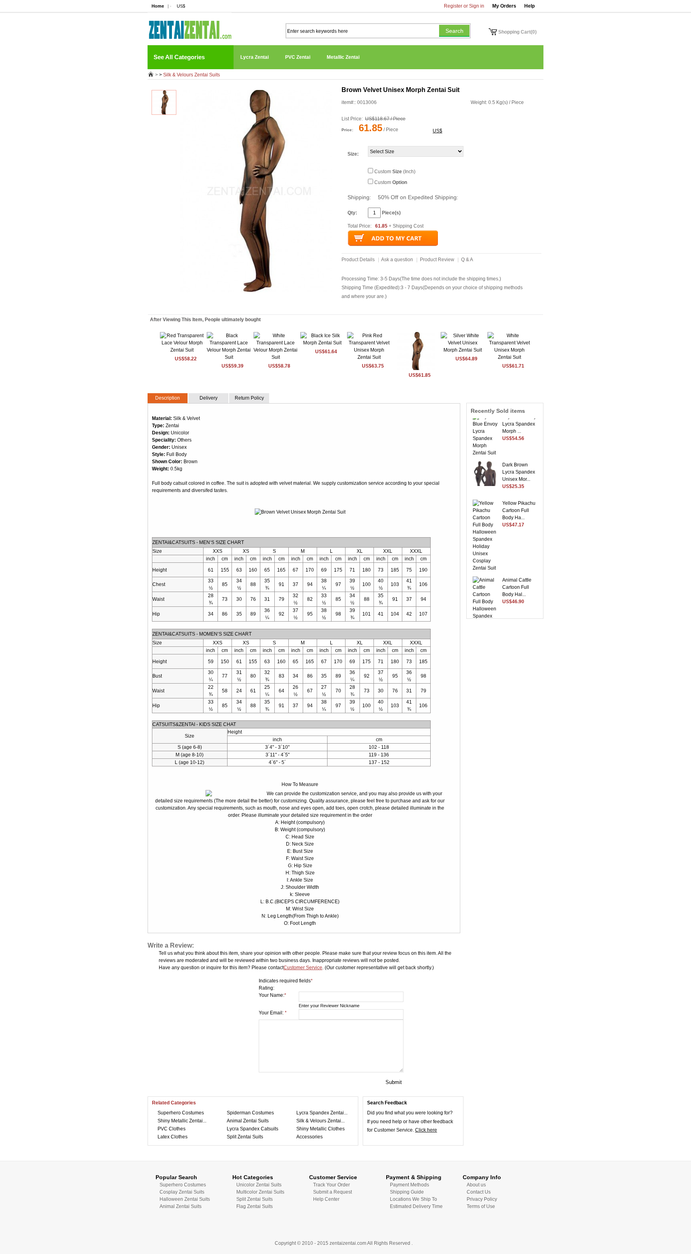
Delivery (209, 398)
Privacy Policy (482, 1199)
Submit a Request (332, 1192)
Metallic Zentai (343, 57)
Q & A (467, 259)
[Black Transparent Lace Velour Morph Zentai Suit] (228, 357)
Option (399, 182)
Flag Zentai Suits (254, 1206)
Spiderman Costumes (250, 1113)
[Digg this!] (245, 303)
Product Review (437, 259)
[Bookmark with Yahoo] (221, 303)
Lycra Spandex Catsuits (252, 1129)
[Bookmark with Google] (261, 303)
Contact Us (479, 1192)
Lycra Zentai (254, 57)
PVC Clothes (172, 1129)
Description (167, 398)
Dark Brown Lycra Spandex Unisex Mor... (518, 466)
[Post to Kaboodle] (237, 303)
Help (529, 6)
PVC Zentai (297, 57)
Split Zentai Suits (245, 1137)
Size (352, 154)
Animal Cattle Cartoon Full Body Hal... (516, 581)
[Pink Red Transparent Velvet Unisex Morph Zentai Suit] (369, 357)
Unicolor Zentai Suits (259, 1185)
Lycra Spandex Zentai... (321, 1113)
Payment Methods (409, 1185)
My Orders (504, 6)
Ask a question (397, 259)
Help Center (326, 1199)
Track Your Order (331, 1185)
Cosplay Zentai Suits (182, 1192)
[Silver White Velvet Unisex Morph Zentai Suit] (462, 350)
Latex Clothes (173, 1137)
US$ (181, 6)
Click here (426, 1130)
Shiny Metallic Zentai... (182, 1121)
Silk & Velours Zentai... (320, 1121)
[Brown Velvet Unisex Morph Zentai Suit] (416, 369)
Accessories (309, 1137)
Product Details (358, 259)
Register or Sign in (464, 6)
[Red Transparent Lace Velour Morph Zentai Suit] (182, 350)
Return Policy (249, 398)
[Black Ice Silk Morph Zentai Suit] (322, 343)
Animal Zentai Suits (248, 1121)
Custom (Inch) (394, 171)
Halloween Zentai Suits (185, 1199)
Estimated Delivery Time (416, 1206)
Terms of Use (481, 1206)
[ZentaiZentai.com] (190, 25)
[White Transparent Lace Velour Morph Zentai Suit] (275, 357)
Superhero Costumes (181, 1113)
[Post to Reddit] (212, 303)
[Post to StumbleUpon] (204, 303)
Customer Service (303, 967)
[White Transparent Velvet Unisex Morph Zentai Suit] (509, 357)
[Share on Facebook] (269, 303)
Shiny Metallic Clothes (320, 1129)
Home (158, 6)
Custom (390, 182)
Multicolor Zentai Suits (260, 1192)
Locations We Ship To (413, 1199)
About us (476, 1185)
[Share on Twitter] (229, 303)
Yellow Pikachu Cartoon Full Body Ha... (518, 504)
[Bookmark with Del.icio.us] (253, 303)
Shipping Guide (407, 1192)
